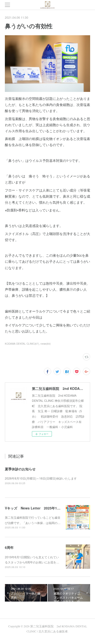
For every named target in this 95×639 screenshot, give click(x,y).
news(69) (45, 343)
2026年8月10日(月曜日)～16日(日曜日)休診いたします (41, 478)
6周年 (9, 547)
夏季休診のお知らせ (20, 468)
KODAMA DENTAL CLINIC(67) (22, 343)
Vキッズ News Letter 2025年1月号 (34, 508)
